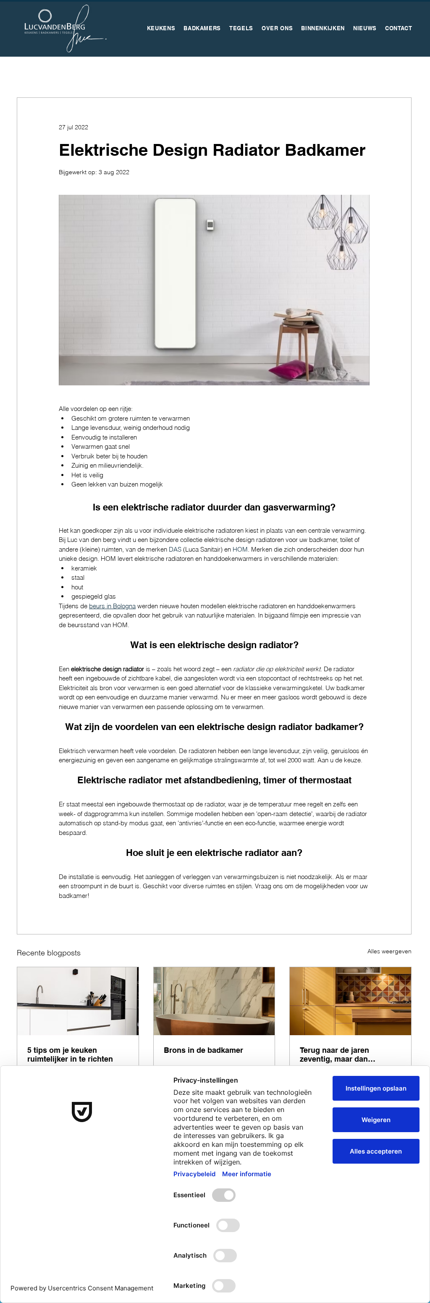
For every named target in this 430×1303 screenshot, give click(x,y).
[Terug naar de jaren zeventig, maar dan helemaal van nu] (350, 1001)
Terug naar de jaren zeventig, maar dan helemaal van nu (334, 1054)
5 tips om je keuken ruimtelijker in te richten (70, 1054)
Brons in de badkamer (203, 1050)
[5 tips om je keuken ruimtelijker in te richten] (78, 1001)
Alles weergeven (389, 951)
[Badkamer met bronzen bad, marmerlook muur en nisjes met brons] (214, 1001)
